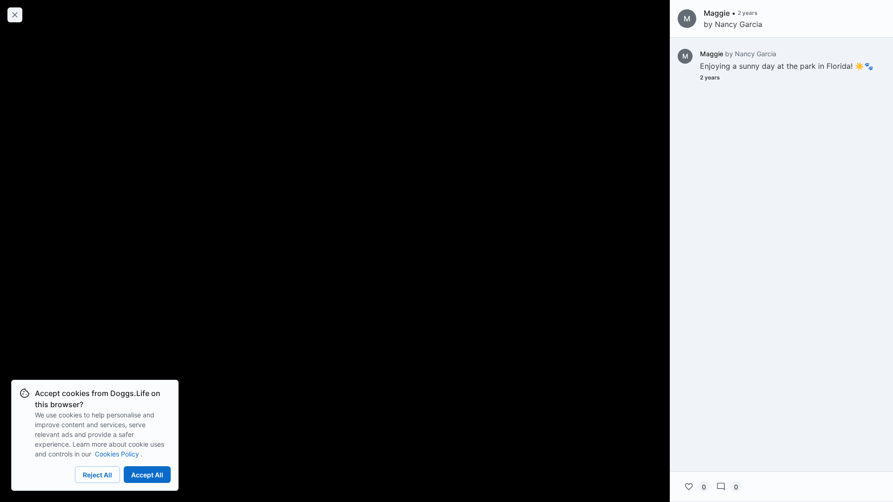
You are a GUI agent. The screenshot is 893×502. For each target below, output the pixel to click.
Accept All (147, 475)
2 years (710, 77)
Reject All (97, 475)
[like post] (688, 486)
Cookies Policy (117, 454)
